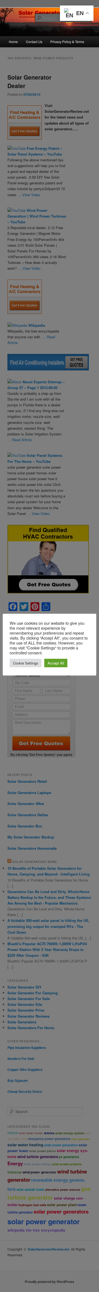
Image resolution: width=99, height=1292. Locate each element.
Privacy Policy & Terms (67, 41)
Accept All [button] (56, 663)
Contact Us (34, 41)
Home (13, 41)
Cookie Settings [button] (25, 663)
